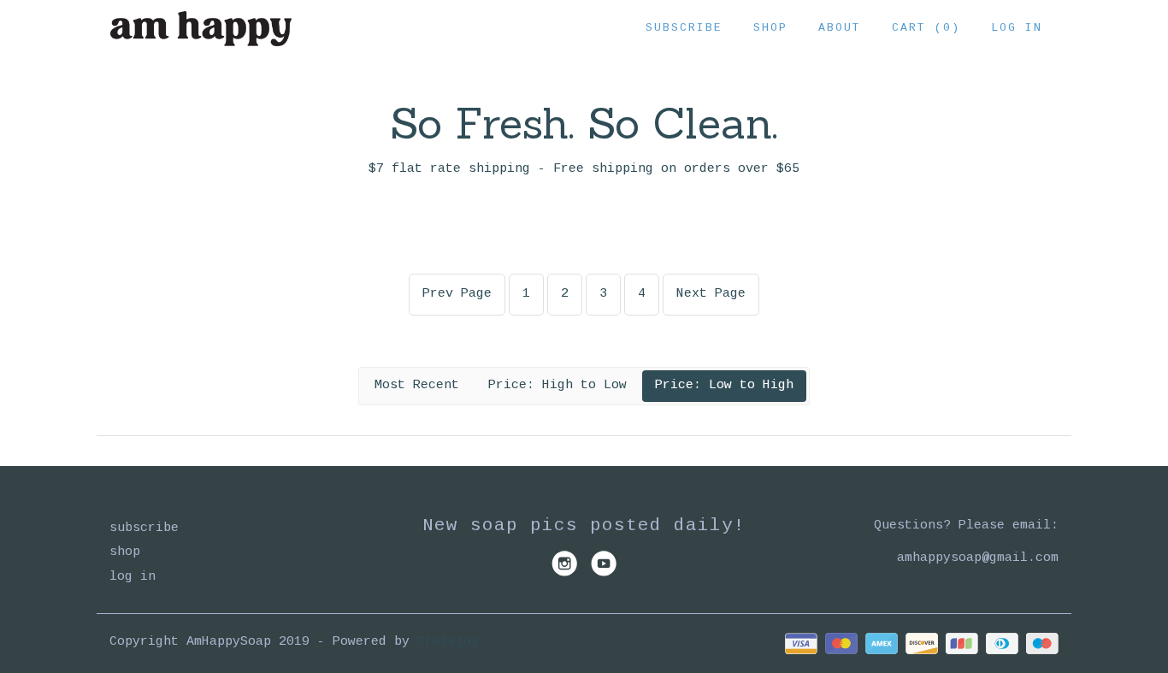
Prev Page (457, 293)
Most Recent (417, 385)
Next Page (711, 293)
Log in (1016, 27)
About (839, 27)
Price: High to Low (557, 385)
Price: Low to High (724, 385)
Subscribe (684, 27)
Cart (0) (926, 27)
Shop (770, 27)
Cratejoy (448, 642)
